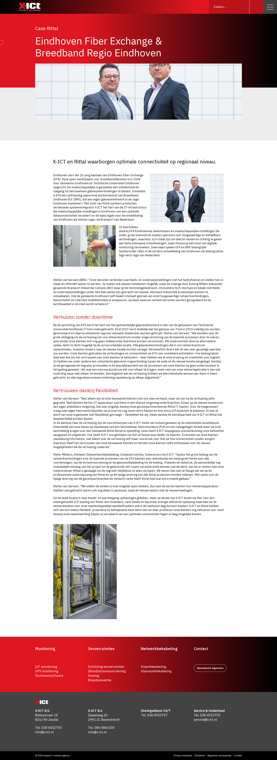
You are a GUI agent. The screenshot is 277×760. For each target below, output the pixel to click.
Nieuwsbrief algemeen (210, 668)
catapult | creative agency (56, 755)
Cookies (238, 755)
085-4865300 (104, 727)
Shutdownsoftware (49, 675)
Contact (201, 648)
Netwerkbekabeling (159, 648)
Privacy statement (183, 755)
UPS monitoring (46, 671)
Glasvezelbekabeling (156, 671)
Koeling (93, 675)
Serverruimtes (101, 648)
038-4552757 (157, 715)
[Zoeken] (256, 7)
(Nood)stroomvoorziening (107, 671)
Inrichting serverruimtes (106, 666)
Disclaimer (200, 755)
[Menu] (270, 7)
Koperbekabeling (153, 666)
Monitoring (45, 648)
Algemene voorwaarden (219, 755)
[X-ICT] (29, 7)
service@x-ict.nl (205, 719)
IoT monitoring (46, 666)
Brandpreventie (99, 680)
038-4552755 (51, 727)
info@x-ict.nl (44, 732)
